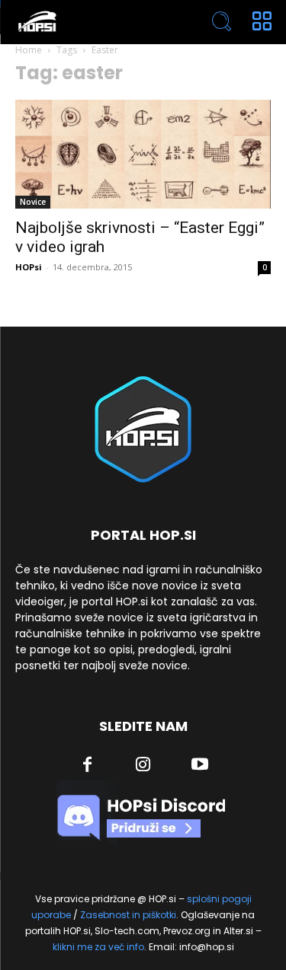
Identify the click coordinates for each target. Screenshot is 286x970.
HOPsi (28, 267)
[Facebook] (87, 766)
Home (28, 49)
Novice (33, 201)
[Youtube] (199, 766)
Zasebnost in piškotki (128, 914)
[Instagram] (143, 766)
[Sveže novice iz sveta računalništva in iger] (92, 21)
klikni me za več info (98, 946)
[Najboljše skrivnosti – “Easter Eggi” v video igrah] (143, 154)
